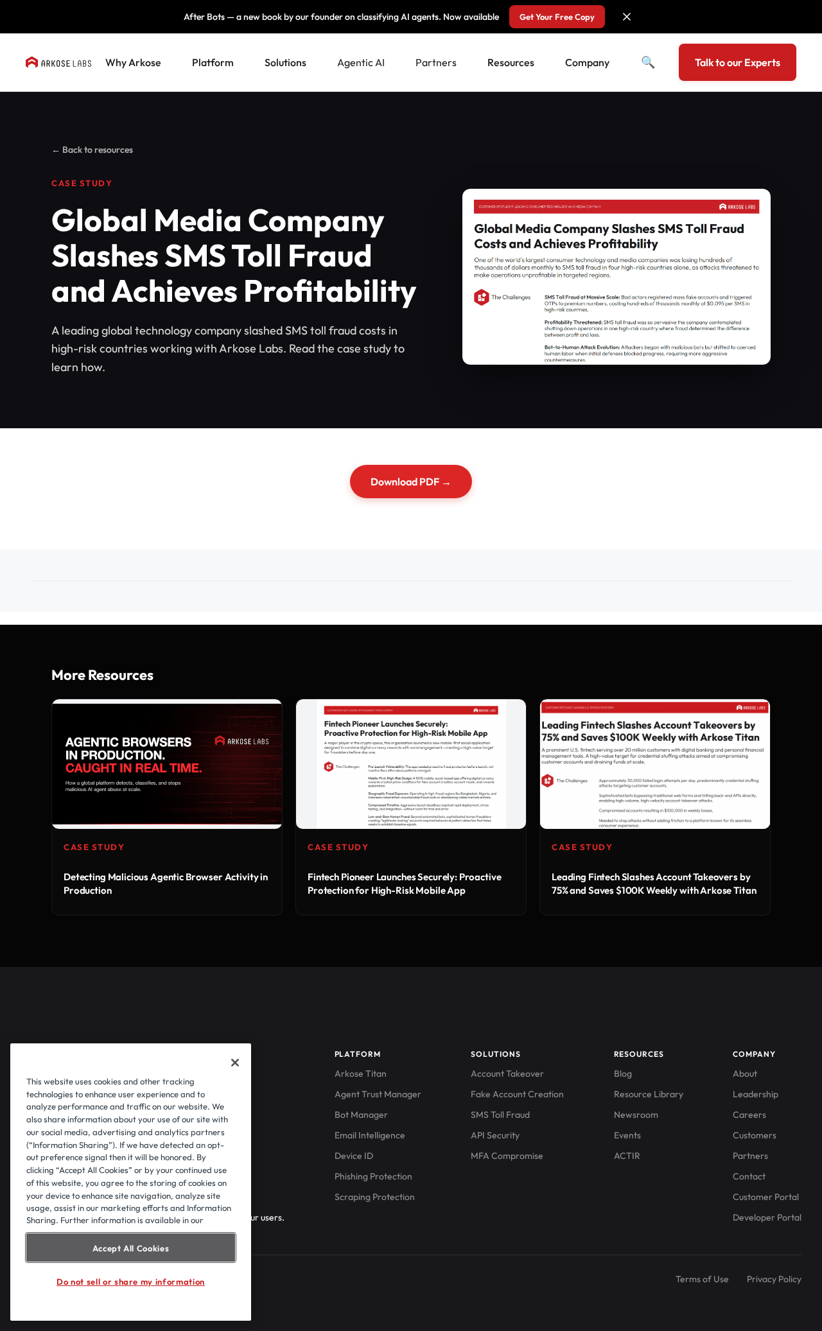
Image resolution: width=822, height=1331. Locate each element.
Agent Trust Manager (378, 1094)
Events (627, 1135)
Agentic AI (361, 62)
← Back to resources (92, 149)
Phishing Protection (373, 1176)
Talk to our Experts (737, 62)
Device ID (354, 1155)
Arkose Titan (361, 1073)
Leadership (755, 1094)
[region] (130, 1182)
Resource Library (648, 1094)
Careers (749, 1114)
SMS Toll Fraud (500, 1114)
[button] (626, 16)
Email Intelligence (370, 1135)
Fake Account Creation (517, 1094)
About (745, 1073)
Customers (754, 1135)
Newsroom (636, 1114)
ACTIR (627, 1155)
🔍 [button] (648, 62)
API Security (495, 1135)
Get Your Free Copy (557, 17)
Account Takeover (507, 1073)
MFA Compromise (507, 1155)
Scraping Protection (375, 1197)
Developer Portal (767, 1217)
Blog (623, 1073)
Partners (436, 62)
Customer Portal (766, 1197)
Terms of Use (702, 1279)
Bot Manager (361, 1114)
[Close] (235, 1062)
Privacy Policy (774, 1279)
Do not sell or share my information (131, 1281)
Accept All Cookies (131, 1247)
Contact (749, 1176)
